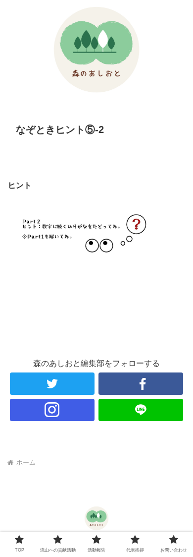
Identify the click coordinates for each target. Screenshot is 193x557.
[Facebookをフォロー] (141, 383)
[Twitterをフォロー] (52, 383)
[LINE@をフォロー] (141, 410)
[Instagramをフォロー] (52, 410)
